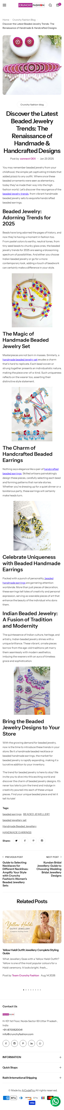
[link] (16, 840)
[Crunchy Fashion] (31, 5)
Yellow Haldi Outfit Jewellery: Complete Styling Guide (31, 951)
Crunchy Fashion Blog (23, 19)
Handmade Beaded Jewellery (20, 826)
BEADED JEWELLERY (36, 814)
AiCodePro (28, 1090)
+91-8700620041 (13, 1029)
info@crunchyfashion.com (18, 1034)
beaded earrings (12, 814)
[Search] (50, 5)
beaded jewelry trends (16, 193)
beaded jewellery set (14, 820)
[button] (40, 990)
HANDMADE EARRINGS (17, 832)
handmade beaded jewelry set (20, 359)
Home (6, 19)
